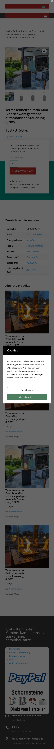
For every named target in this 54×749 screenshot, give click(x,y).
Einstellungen (27, 390)
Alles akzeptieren (27, 397)
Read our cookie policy (25, 377)
